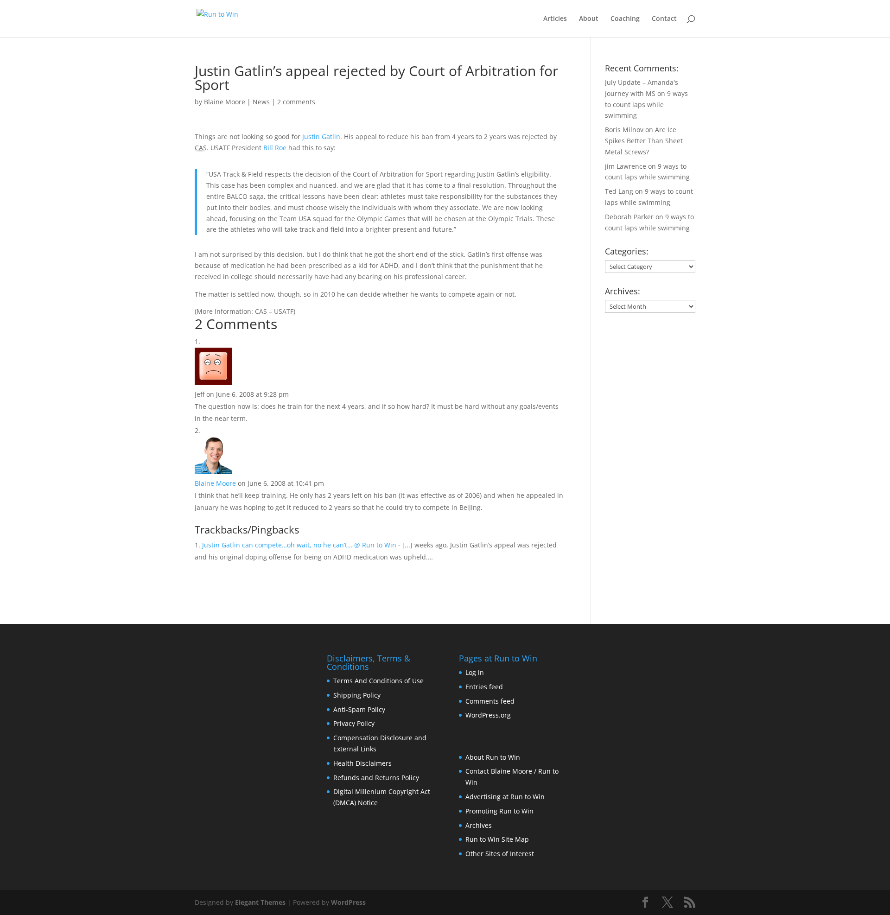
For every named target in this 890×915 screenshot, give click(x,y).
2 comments (296, 101)
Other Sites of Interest (499, 853)
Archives (478, 825)
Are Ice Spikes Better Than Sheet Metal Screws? (644, 140)
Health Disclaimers (362, 763)
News (261, 101)
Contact (664, 19)
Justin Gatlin (321, 136)
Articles (555, 19)
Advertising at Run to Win (505, 796)
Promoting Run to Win (499, 811)
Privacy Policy (354, 723)
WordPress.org (488, 715)
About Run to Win (492, 757)
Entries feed (484, 686)
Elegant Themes (260, 902)
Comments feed (490, 701)
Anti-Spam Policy (359, 709)
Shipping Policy (357, 695)
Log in (474, 672)
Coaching (625, 19)
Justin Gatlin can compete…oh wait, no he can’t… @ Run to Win (299, 544)
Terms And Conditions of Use (378, 680)
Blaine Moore (224, 101)
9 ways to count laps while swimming (646, 104)
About (588, 19)
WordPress (348, 902)
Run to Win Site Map (497, 839)
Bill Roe (274, 147)
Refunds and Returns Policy (376, 777)
